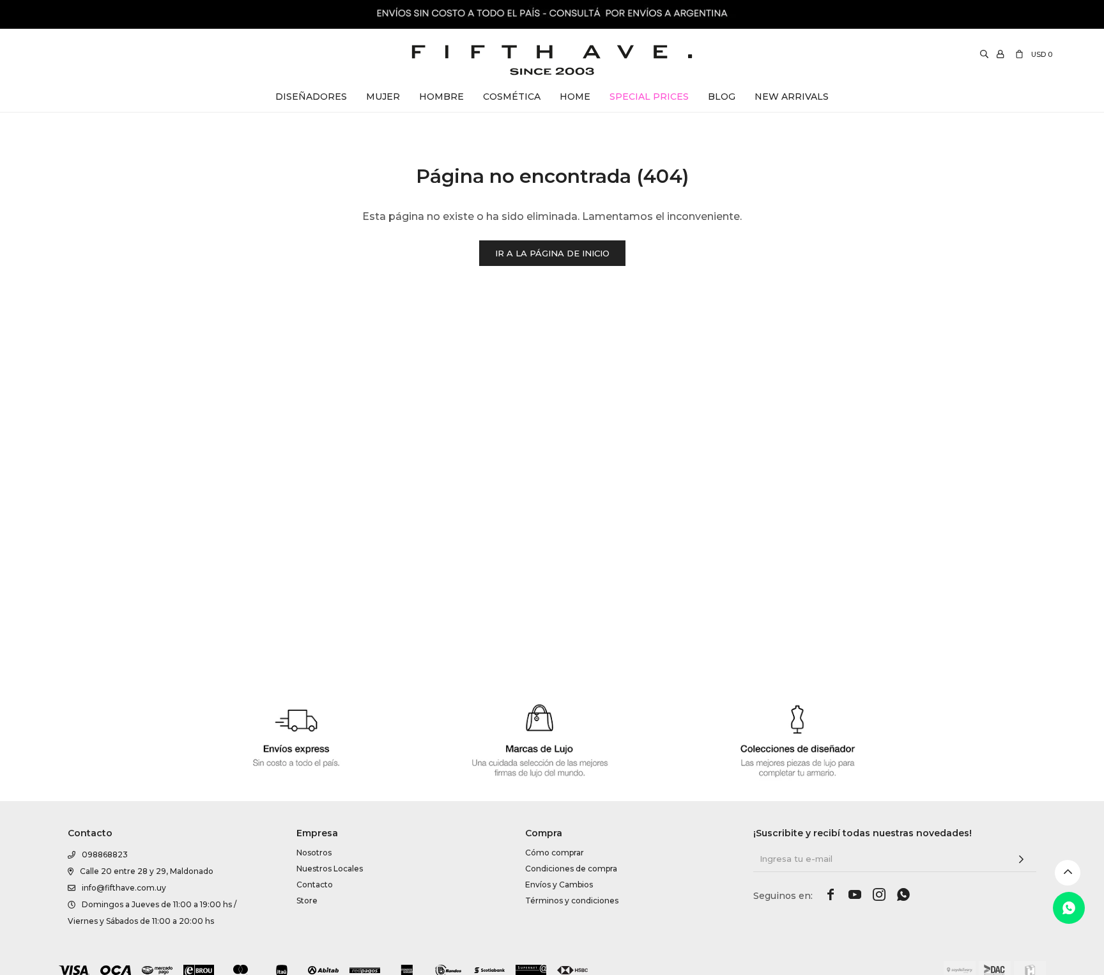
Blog (721, 96)
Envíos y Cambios (559, 884)
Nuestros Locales (329, 868)
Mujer (383, 96)
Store (307, 900)
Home (575, 96)
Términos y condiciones (571, 900)
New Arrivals (792, 96)
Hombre (441, 96)
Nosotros (314, 852)
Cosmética (511, 96)
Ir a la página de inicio (552, 253)
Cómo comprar (554, 852)
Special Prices (649, 96)
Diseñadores (311, 96)
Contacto (314, 884)
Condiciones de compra (571, 868)
